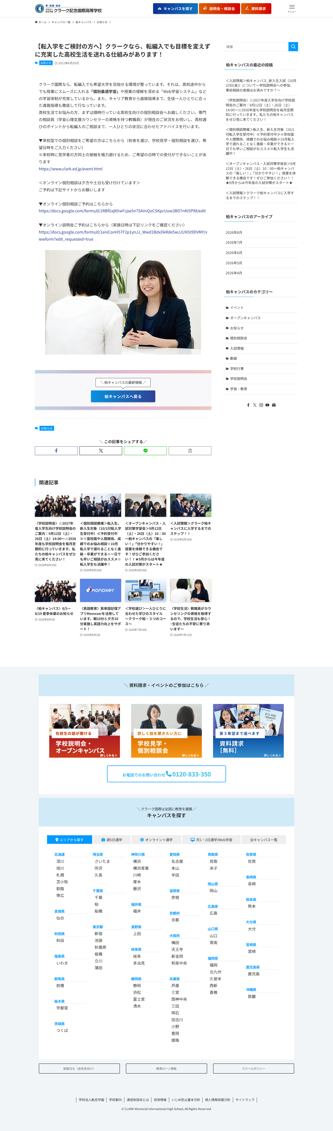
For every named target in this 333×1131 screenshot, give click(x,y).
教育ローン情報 (166, 1068)
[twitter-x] (254, 405)
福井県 (136, 904)
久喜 (98, 875)
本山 (175, 868)
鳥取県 (213, 854)
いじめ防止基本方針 (186, 1099)
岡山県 (213, 883)
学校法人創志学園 (91, 1099)
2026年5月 (234, 262)
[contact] (273, 405)
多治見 (139, 963)
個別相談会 (238, 338)
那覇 (252, 996)
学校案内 (115, 1099)
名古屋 (177, 861)
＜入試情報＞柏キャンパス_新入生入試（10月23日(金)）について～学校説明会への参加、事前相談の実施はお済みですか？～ (261, 85)
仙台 (60, 918)
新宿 (98, 933)
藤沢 (137, 888)
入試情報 (237, 348)
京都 (175, 920)
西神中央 (179, 999)
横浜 (137, 861)
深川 (60, 861)
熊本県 (251, 899)
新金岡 (177, 956)
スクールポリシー (253, 1068)
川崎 (137, 875)
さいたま (102, 861)
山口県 (213, 928)
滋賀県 (174, 890)
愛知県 (174, 854)
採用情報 (160, 1099)
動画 (233, 358)
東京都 (98, 926)
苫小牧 (62, 882)
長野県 (136, 926)
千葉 (98, 897)
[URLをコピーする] (190, 450)
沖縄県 (251, 989)
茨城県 (59, 1023)
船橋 (98, 911)
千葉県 (98, 890)
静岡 (137, 985)
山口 (213, 935)
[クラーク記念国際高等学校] (68, 8)
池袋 (98, 940)
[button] (292, 8)
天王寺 (177, 949)
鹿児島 (254, 974)
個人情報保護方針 (217, 1099)
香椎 (213, 992)
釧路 (60, 888)
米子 (213, 868)
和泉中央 (179, 963)
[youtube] (267, 405)
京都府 (174, 913)
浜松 (137, 992)
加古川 (177, 1019)
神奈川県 (138, 854)
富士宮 (139, 999)
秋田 (60, 940)
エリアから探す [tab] (72, 839)
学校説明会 (238, 378)
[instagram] (261, 405)
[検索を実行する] (293, 46)
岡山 (213, 890)
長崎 (252, 883)
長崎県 (251, 876)
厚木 (137, 882)
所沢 (98, 868)
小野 (175, 1026)
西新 (213, 985)
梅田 (175, 942)
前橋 (60, 985)
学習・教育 (238, 388)
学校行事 (237, 368)
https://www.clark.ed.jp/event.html (71, 169)
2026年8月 (234, 232)
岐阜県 (136, 949)
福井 (137, 911)
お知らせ (45, 63)
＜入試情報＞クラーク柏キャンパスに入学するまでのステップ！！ (260, 195)
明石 (175, 1013)
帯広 (60, 895)
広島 (213, 913)
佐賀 (252, 861)
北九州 (215, 972)
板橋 (98, 954)
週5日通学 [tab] (114, 839)
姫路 (175, 1040)
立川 (98, 961)
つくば (62, 1030)
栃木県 (59, 1001)
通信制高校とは (138, 1099)
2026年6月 (234, 252)
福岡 (213, 965)
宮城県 (59, 911)
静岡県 (136, 978)
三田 (175, 1006)
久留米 (215, 978)
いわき (62, 963)
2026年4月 (234, 272)
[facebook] (248, 405)
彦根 (175, 897)
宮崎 (252, 951)
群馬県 (59, 978)
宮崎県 (251, 944)
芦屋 (175, 985)
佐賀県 (251, 854)
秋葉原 (100, 947)
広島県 (213, 906)
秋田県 (59, 933)
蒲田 (98, 967)
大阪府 (174, 935)
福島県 (59, 955)
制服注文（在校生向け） (79, 1068)
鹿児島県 (253, 966)
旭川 (60, 868)
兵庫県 (174, 978)
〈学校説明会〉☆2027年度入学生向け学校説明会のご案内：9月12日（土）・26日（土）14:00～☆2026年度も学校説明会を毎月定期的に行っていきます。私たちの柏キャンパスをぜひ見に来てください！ (260, 110)
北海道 (59, 854)
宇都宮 (62, 1008)
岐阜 (137, 956)
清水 (137, 1006)
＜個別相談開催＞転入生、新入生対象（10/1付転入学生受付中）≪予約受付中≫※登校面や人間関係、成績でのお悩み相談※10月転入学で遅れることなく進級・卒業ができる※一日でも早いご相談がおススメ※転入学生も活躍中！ (260, 141)
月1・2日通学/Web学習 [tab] (214, 839)
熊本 (252, 906)
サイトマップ (245, 1099)
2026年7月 (234, 242)
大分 (252, 929)
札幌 (60, 875)
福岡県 (213, 958)
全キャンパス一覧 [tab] (263, 839)
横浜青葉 (141, 868)
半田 (175, 875)
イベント (237, 307)
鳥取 (213, 861)
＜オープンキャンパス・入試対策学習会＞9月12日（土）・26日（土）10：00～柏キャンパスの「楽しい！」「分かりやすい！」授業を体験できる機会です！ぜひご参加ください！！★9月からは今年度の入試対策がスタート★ (261, 173)
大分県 (251, 921)
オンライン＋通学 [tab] (159, 839)
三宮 (175, 992)
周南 (213, 942)
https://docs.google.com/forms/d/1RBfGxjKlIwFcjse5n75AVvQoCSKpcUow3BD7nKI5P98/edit (122, 211)
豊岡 (175, 1033)
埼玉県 (98, 854)
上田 (137, 933)
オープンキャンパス (245, 317)
